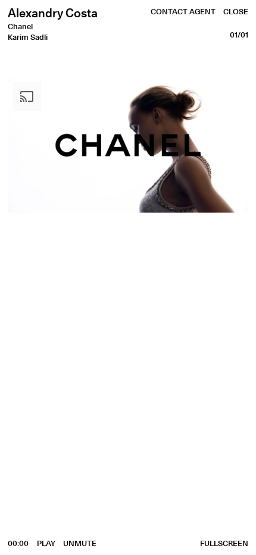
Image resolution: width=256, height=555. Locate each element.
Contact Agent (183, 11)
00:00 (18, 543)
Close (235, 11)
